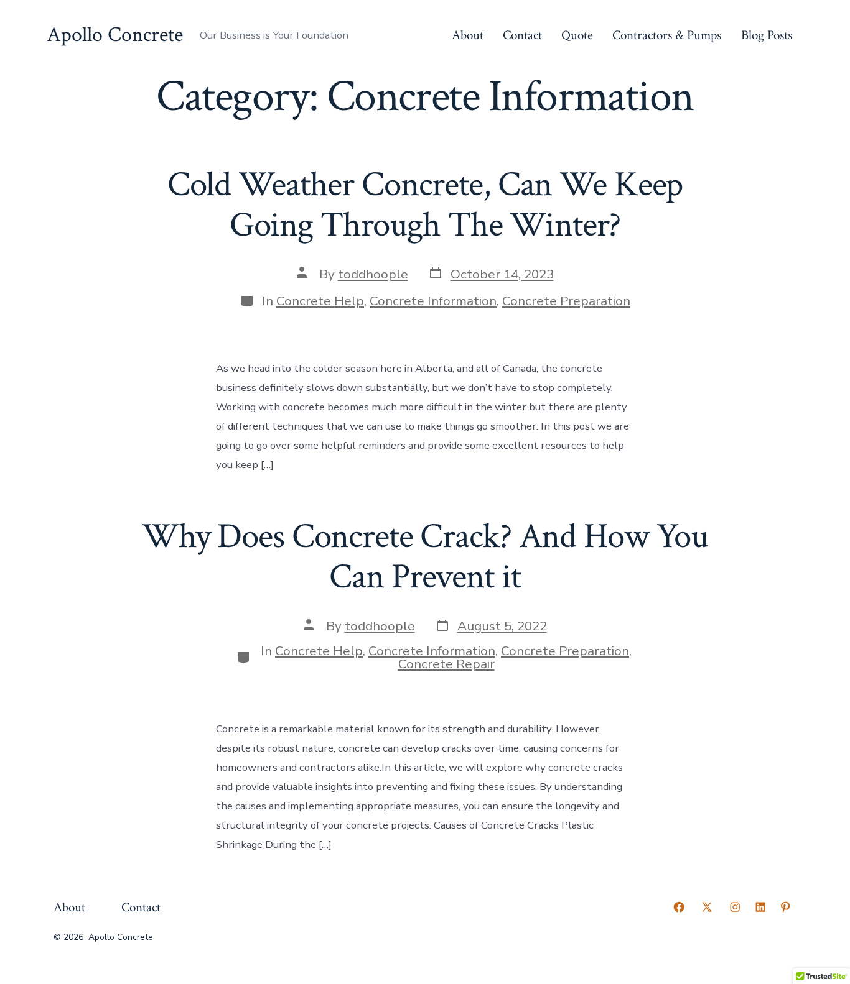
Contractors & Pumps (666, 35)
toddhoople (373, 274)
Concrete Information (433, 301)
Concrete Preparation (566, 301)
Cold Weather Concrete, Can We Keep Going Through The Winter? (425, 205)
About (467, 35)
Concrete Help (320, 301)
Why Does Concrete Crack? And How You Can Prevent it (425, 556)
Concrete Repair (446, 664)
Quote (577, 35)
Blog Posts (766, 35)
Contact (522, 35)
